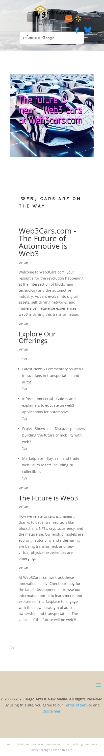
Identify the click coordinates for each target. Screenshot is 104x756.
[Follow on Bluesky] (87, 31)
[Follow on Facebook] (77, 30)
